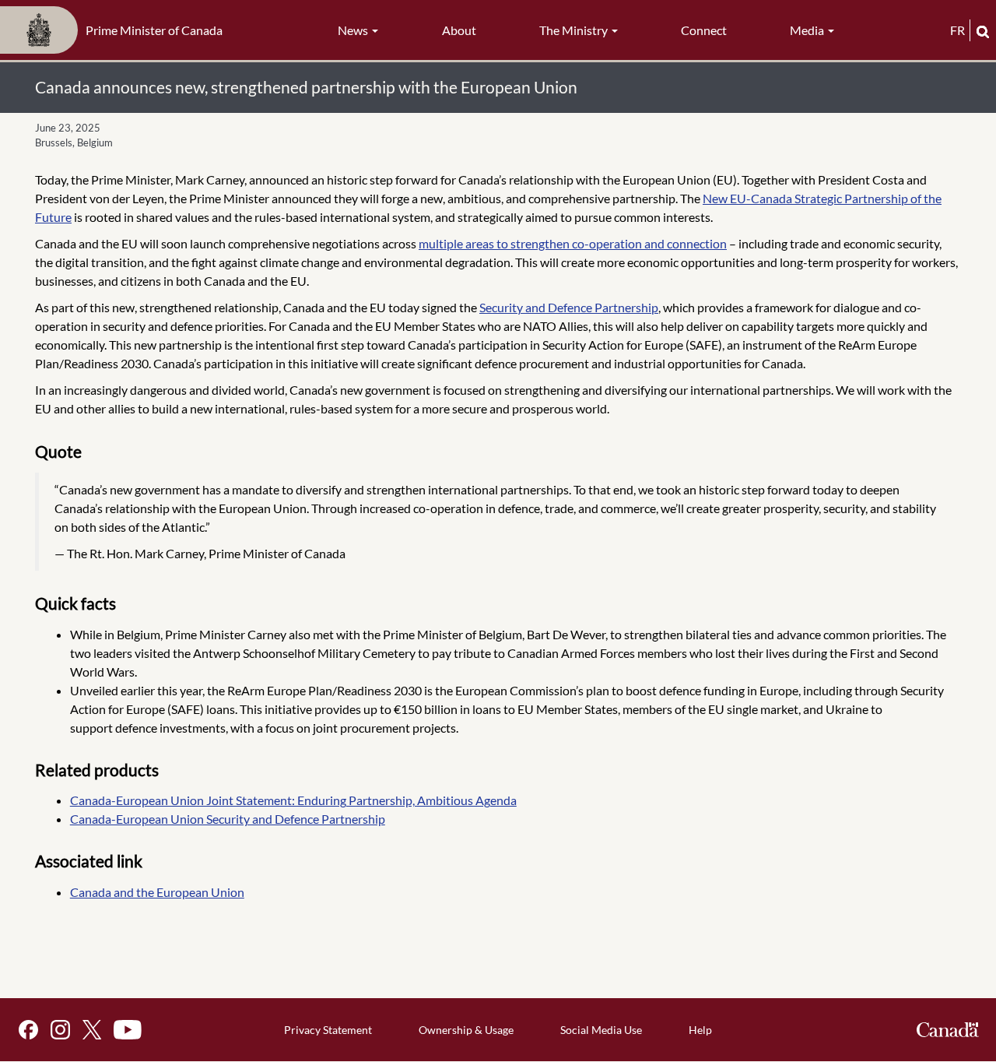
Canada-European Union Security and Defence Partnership (227, 818)
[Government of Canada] (948, 1029)
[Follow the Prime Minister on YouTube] (128, 1029)
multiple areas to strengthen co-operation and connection (573, 243)
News (354, 30)
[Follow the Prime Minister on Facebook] (28, 1029)
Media (808, 30)
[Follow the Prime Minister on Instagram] (60, 1029)
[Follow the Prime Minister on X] (91, 1029)
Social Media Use (601, 1029)
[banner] (116, 30)
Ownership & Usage (466, 1029)
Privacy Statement (328, 1029)
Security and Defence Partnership (568, 307)
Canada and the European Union (157, 891)
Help (700, 1029)
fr (957, 30)
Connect (704, 30)
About (459, 30)
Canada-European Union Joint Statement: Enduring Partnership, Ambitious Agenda (293, 800)
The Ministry (574, 30)
